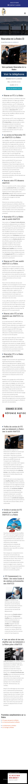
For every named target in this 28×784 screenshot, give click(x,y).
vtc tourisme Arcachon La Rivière (11, 722)
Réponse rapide (15, 413)
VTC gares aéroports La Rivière (10, 720)
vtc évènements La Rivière (9, 725)
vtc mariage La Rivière (8, 727)
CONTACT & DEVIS (15, 5)
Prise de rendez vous (14, 88)
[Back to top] (24, 780)
